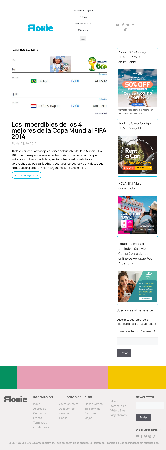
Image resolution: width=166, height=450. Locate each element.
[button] (83, 38)
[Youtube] (117, 25)
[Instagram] (133, 25)
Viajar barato (118, 415)
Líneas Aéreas (94, 404)
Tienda (63, 418)
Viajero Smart (119, 410)
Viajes (88, 418)
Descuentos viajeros (83, 10)
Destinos (90, 413)
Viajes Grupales (68, 404)
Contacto (83, 29)
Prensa (83, 16)
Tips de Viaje (92, 408)
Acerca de (39, 408)
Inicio (36, 404)
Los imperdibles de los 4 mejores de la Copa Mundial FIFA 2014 (59, 130)
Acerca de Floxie (83, 23)
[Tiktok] (125, 29)
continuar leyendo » (26, 175)
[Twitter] (128, 25)
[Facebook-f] (123, 25)
